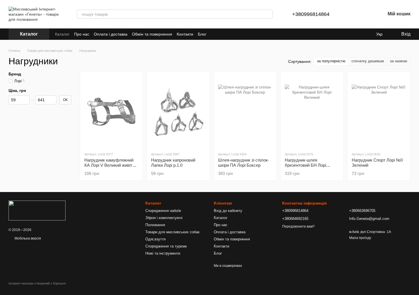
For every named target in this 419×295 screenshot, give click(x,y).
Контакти (185, 34)
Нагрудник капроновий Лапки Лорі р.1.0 (173, 163)
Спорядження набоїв (163, 211)
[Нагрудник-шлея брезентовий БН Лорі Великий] (312, 111)
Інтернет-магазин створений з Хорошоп (37, 283)
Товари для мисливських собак (172, 232)
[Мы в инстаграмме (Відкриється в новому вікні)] (228, 34)
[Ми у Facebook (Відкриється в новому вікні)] (214, 34)
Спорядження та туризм (166, 246)
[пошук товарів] (268, 14)
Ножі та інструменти (162, 253)
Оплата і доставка (110, 34)
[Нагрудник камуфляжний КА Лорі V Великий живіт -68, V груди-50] (111, 111)
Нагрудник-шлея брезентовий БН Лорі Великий (305, 165)
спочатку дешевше (367, 61)
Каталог (62, 34)
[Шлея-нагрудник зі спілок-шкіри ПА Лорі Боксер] (245, 111)
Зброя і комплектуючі (163, 218)
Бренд (15, 74)
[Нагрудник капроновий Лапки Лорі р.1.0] (178, 111)
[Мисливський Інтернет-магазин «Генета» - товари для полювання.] (37, 210)
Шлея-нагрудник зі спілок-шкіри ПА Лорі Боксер (243, 163)
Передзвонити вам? (298, 226)
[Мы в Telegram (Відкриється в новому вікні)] (235, 34)
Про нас (81, 34)
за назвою (398, 61)
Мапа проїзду (360, 238)
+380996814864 (310, 14)
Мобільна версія (27, 238)
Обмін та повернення (152, 34)
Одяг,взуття (155, 239)
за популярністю (331, 61)
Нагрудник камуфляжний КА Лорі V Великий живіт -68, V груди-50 (108, 165)
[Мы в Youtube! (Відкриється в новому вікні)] (221, 34)
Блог (202, 34)
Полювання (155, 225)
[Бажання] (366, 14)
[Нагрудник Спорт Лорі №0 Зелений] (379, 111)
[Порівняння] (351, 14)
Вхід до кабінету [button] (228, 211)
